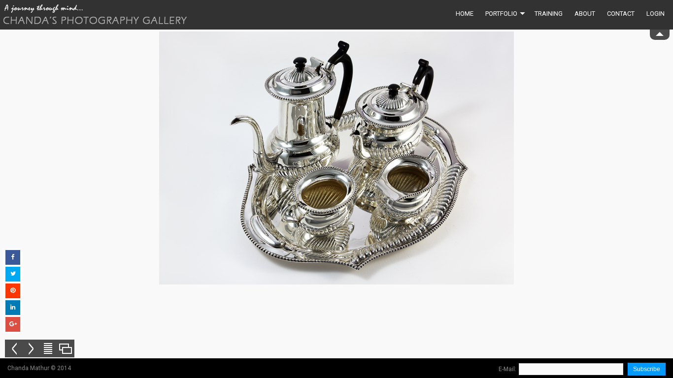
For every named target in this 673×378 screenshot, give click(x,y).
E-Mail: (507, 369)
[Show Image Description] (48, 348)
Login (655, 13)
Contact (621, 13)
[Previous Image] (14, 348)
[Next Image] (31, 348)
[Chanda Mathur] (95, 15)
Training (549, 13)
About (584, 13)
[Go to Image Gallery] (65, 348)
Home (464, 13)
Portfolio (501, 13)
